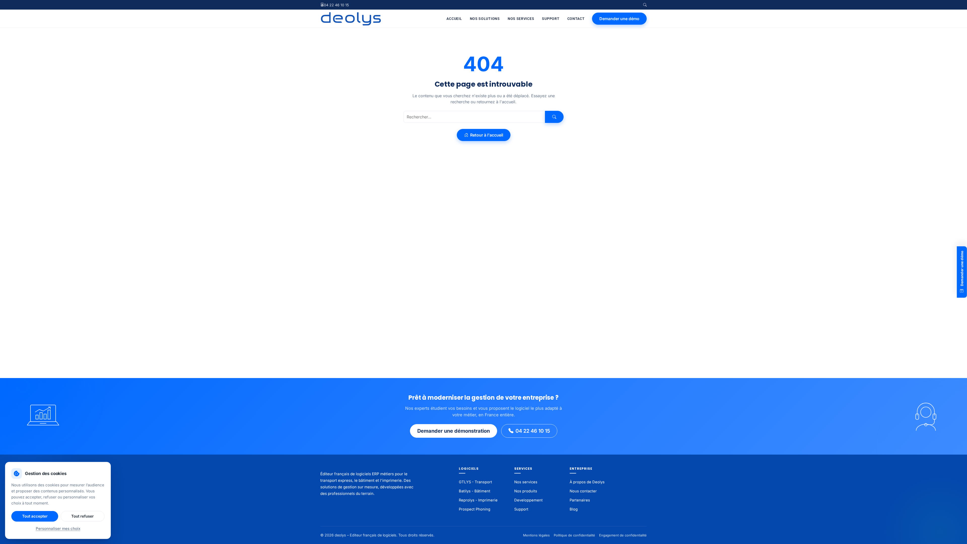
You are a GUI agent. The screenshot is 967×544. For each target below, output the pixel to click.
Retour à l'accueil (486, 135)
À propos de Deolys (587, 482)
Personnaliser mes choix (58, 528)
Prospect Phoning (474, 509)
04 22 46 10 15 (336, 5)
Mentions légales (536, 535)
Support (550, 19)
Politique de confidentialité (574, 535)
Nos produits (525, 491)
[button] (645, 5)
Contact (576, 19)
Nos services (521, 19)
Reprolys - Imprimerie (478, 500)
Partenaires (580, 500)
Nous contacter (583, 491)
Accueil (454, 19)
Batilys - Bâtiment (474, 491)
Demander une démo (619, 18)
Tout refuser (82, 516)
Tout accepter (35, 516)
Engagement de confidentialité (623, 535)
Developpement (528, 500)
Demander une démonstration (453, 431)
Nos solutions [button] (485, 19)
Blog (574, 509)
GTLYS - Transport (475, 482)
